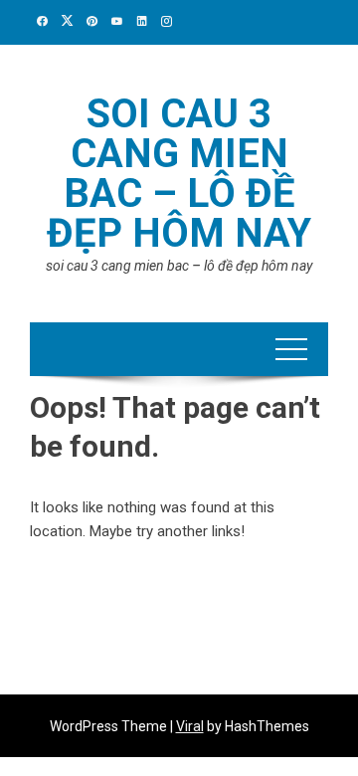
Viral (190, 726)
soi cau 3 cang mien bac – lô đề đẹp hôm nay (179, 174)
